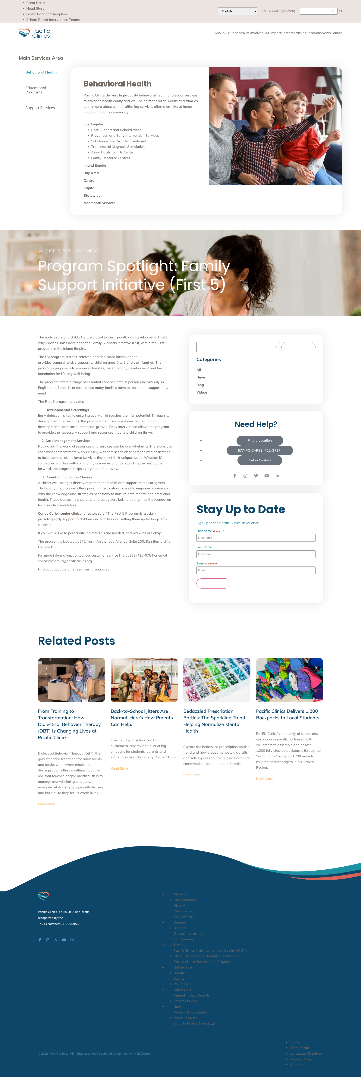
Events (179, 978)
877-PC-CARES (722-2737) (278, 11)
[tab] (41, 72)
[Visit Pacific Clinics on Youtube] (267, 476)
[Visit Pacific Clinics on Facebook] (235, 476)
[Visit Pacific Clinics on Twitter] (256, 476)
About (219, 33)
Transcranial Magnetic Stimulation (118, 146)
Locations (314, 33)
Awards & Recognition (191, 1012)
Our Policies (183, 911)
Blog (80, 250)
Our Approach (185, 900)
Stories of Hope (186, 1001)
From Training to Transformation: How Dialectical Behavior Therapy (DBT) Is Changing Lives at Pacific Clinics (69, 724)
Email (206, 563)
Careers (287, 33)
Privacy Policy (301, 1059)
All (198, 370)
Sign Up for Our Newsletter (195, 1023)
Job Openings (184, 939)
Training (300, 33)
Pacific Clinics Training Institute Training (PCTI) (210, 950)
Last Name (204, 546)
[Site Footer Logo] (54, 896)
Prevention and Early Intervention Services (125, 135)
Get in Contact (260, 460)
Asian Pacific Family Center (112, 152)
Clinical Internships (188, 933)
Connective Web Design (134, 1053)
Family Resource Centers (110, 158)
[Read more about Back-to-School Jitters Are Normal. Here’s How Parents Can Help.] (144, 680)
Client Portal (36, 3)
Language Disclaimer (306, 1053)
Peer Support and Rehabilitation (116, 130)
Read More (46, 804)
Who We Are (184, 917)
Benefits (180, 928)
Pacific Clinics (56, 343)
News (326, 33)
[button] (340, 11)
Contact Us (298, 1042)
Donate (336, 33)
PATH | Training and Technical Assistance (206, 956)
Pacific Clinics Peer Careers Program (202, 961)
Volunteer (181, 984)
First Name (210, 530)
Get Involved (254, 33)
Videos (202, 392)
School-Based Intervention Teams (53, 19)
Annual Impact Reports (192, 995)
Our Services (234, 33)
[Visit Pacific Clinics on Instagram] (245, 476)
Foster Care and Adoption (46, 14)
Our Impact (272, 33)
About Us (181, 894)
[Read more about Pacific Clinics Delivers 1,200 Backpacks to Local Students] (289, 680)
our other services (75, 569)
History (179, 905)
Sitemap (296, 1065)
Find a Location (260, 440)
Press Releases (185, 1018)
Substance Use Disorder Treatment (118, 141)
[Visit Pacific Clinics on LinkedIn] (277, 476)
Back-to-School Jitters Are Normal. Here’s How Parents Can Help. (142, 717)
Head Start (35, 8)
